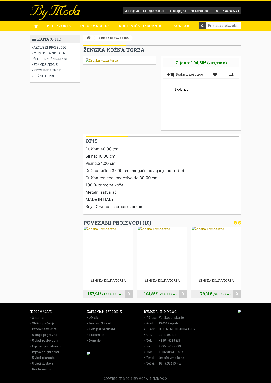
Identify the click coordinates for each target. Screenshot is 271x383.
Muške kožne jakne (50, 53)
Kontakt (182, 26)
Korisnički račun (101, 323)
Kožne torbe (44, 76)
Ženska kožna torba (108, 280)
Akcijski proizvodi (49, 47)
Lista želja (96, 335)
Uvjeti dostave (42, 363)
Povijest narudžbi (101, 329)
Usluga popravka (44, 335)
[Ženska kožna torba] (102, 60)
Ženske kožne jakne (50, 59)
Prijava (133, 11)
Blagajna (179, 11)
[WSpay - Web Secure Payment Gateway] (88, 354)
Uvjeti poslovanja (44, 340)
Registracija (155, 11)
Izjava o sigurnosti (45, 352)
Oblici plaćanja (42, 323)
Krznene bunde (47, 70)
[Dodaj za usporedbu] (231, 74)
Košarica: (201, 11)
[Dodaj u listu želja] (215, 74)
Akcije (93, 318)
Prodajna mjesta (44, 329)
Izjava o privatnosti (46, 346)
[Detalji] (129, 294)
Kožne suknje (45, 65)
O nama (37, 318)
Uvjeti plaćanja (43, 358)
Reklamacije (41, 369)
